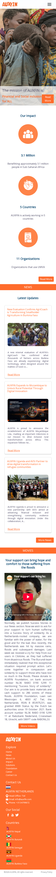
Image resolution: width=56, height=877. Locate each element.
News (8, 755)
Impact (9, 761)
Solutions (10, 765)
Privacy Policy (46, 872)
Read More (48, 98)
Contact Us (11, 775)
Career (9, 771)
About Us (10, 758)
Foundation (11, 768)
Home (9, 751)
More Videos (28, 726)
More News (44, 540)
